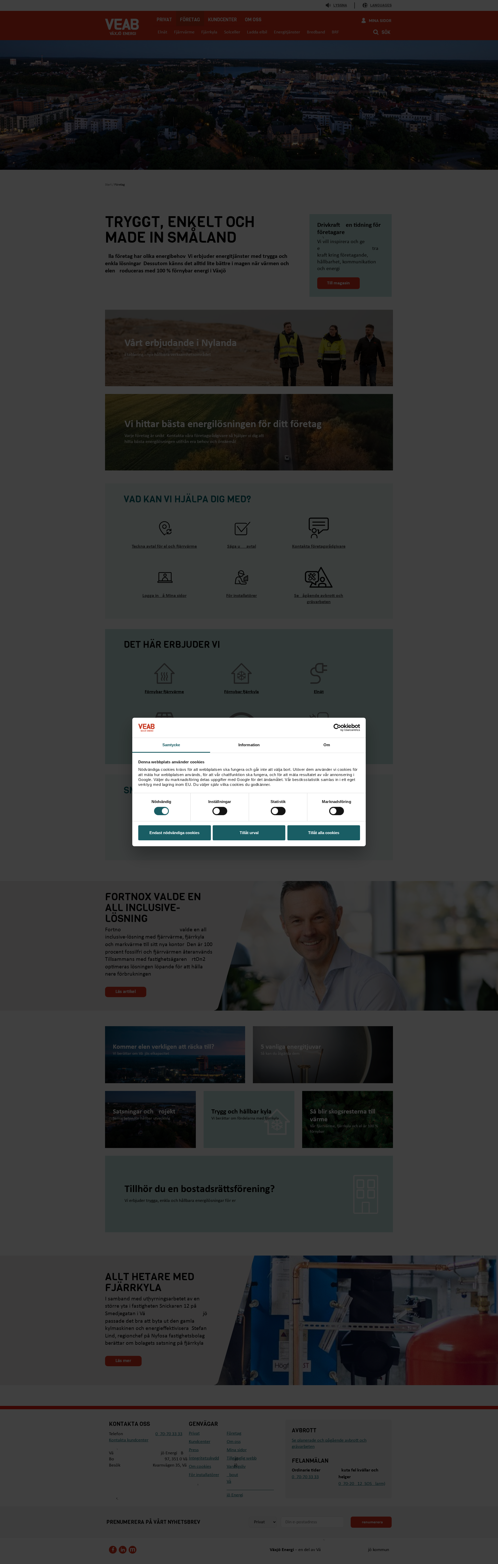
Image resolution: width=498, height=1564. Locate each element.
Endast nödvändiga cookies (174, 832)
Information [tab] (249, 745)
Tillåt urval (249, 832)
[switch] (219, 811)
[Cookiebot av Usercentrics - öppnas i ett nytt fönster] (337, 727)
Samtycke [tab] (171, 745)
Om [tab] (326, 745)
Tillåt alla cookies (323, 832)
